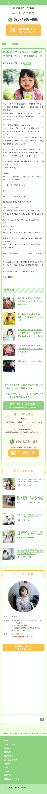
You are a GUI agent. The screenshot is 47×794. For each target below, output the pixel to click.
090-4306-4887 (26, 441)
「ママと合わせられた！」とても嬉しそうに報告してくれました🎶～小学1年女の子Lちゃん (30, 551)
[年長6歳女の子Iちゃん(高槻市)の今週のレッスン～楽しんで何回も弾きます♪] (9, 307)
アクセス (8, 763)
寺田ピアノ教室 (23, 11)
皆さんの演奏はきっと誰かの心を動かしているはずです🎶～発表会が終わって (30, 500)
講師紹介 (8, 752)
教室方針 (8, 748)
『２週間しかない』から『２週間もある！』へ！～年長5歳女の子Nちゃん (30, 535)
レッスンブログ (10, 767)
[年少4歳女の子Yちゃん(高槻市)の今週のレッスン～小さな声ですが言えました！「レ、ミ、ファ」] (9, 339)
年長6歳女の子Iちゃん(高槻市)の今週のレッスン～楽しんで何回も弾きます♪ (30, 301)
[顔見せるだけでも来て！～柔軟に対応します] (9, 371)
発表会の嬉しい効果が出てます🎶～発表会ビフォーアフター (30, 480)
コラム (7, 771)
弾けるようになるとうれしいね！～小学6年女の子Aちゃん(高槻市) (30, 317)
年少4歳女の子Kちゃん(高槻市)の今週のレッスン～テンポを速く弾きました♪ (30, 348)
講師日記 (27, 63)
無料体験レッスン (11, 779)
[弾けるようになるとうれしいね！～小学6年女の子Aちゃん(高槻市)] (9, 323)
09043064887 (26, 19)
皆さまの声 (9, 756)
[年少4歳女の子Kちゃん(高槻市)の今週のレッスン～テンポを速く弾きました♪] (9, 355)
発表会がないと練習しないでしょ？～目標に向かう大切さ (29, 515)
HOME (6, 740)
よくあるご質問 (10, 760)
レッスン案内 (9, 744)
